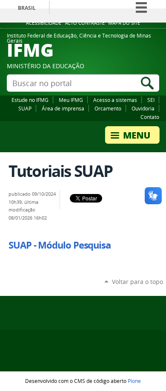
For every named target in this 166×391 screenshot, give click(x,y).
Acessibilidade (43, 23)
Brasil (27, 8)
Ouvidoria (143, 108)
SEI (151, 99)
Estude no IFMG (30, 99)
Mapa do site (124, 23)
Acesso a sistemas (115, 99)
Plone (134, 380)
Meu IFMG (71, 99)
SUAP (24, 108)
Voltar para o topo (137, 282)
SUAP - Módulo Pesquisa (60, 245)
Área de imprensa (63, 108)
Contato (149, 116)
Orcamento (107, 108)
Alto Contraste (85, 23)
